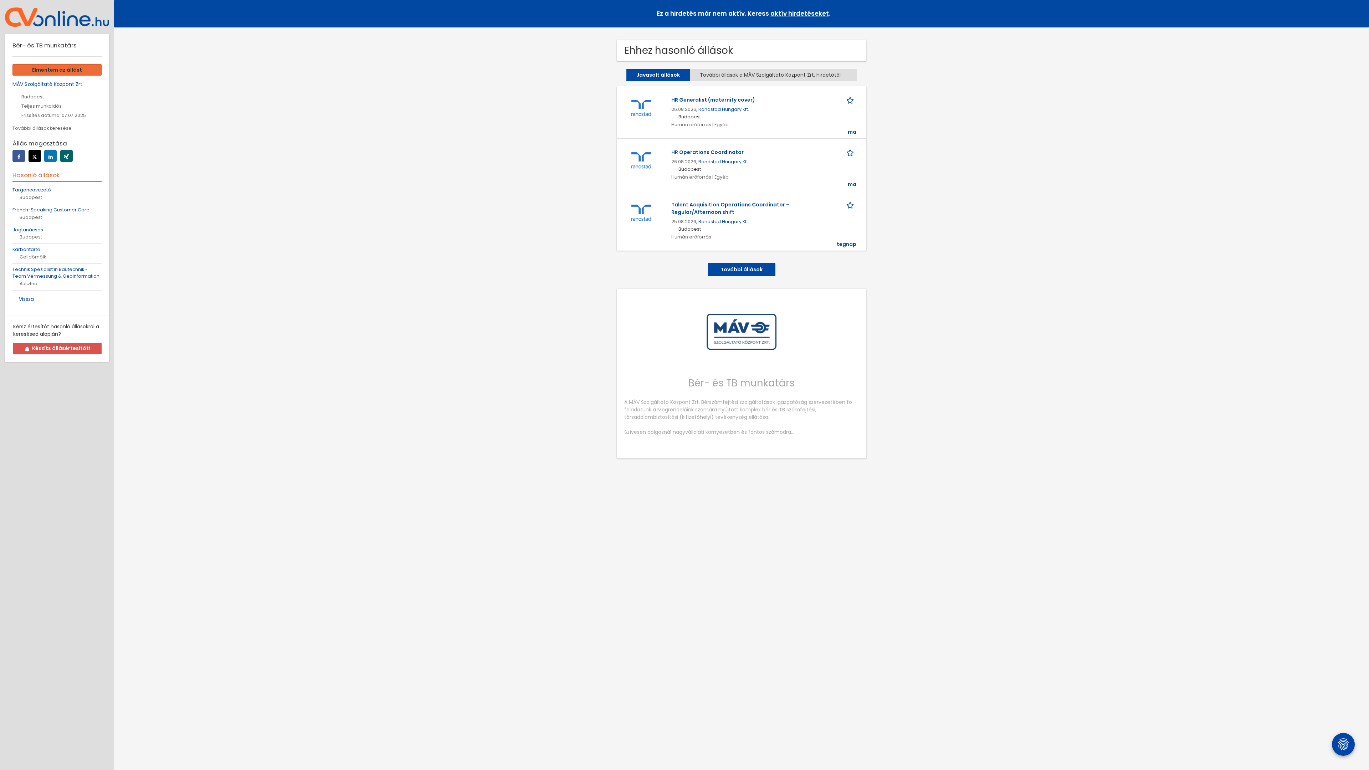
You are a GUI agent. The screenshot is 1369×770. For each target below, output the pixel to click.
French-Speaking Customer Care (50, 210)
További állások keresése (42, 128)
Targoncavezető (31, 190)
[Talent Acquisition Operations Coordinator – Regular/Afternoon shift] (641, 212)
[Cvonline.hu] (57, 17)
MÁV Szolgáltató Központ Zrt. (47, 84)
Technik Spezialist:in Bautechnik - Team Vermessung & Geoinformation (55, 272)
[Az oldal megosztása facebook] (18, 156)
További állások (742, 269)
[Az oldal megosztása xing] (66, 156)
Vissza (26, 299)
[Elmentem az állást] (851, 100)
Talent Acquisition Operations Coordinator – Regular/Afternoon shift (730, 208)
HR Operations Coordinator (707, 152)
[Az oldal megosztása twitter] (35, 156)
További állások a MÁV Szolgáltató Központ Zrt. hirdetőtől (770, 74)
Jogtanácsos (27, 230)
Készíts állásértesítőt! (61, 348)
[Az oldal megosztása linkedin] (50, 156)
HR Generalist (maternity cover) (713, 99)
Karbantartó (26, 249)
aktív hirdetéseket (799, 13)
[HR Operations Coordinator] (641, 160)
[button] (1357, 13)
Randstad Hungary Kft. (723, 109)
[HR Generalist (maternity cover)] (641, 108)
